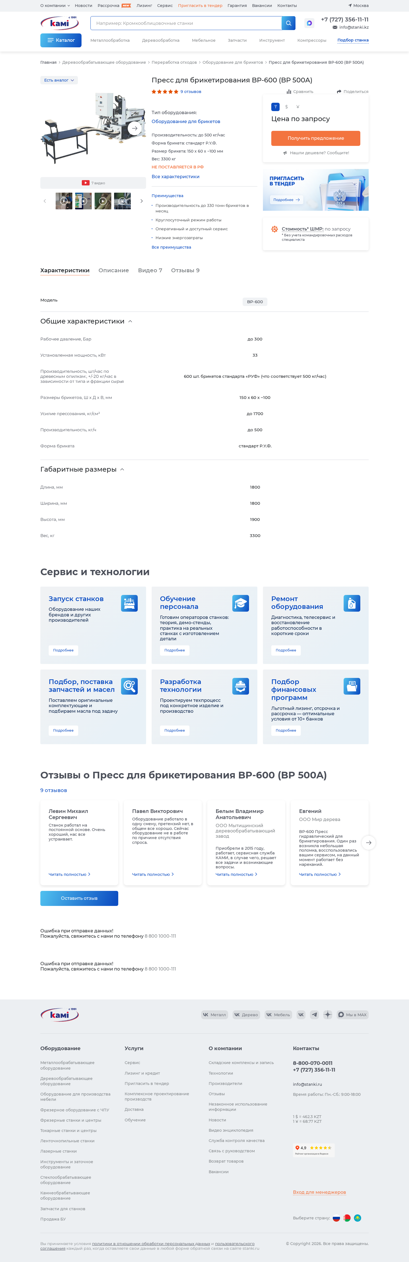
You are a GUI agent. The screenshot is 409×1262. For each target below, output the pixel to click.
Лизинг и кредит (142, 1073)
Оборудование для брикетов (233, 62)
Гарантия (237, 5)
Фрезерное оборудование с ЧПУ (74, 1109)
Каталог (65, 40)
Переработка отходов (174, 62)
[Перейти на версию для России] (336, 1218)
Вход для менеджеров (319, 1192)
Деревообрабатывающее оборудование (104, 62)
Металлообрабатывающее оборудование (67, 1065)
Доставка (134, 1109)
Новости (83, 5)
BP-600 (255, 301)
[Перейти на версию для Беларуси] (347, 1218)
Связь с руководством (232, 1150)
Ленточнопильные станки (67, 1140)
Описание (113, 270)
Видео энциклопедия (231, 1130)
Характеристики (65, 270)
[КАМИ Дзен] (327, 1014)
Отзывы (185, 270)
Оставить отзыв (79, 898)
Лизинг (144, 5)
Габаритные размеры (78, 469)
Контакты (287, 5)
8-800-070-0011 (312, 1063)
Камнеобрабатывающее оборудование (65, 1195)
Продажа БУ (53, 1219)
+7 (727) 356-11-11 (345, 19)
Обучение (135, 1120)
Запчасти (237, 40)
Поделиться (356, 91)
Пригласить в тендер (200, 5)
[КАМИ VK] (301, 1014)
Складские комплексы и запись (241, 1062)
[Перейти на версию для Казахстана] (357, 1218)
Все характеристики (175, 176)
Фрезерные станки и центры (70, 1120)
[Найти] (288, 23)
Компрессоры (311, 40)
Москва (361, 5)
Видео (150, 270)
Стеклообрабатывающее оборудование (65, 1180)
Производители (225, 1083)
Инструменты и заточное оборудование (66, 1164)
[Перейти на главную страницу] (59, 1015)
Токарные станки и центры (68, 1130)
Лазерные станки (58, 1151)
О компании (53, 5)
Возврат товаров (226, 1161)
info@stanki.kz (354, 27)
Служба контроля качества (237, 1140)
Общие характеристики (82, 321)
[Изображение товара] (93, 128)
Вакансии (262, 5)
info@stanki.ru (307, 1084)
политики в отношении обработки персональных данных (151, 1243)
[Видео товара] (64, 201)
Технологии (221, 1073)
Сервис (165, 5)
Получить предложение (316, 138)
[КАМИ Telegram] (314, 1014)
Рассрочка (108, 5)
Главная (48, 62)
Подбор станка (353, 40)
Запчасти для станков (62, 1208)
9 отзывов (191, 91)
